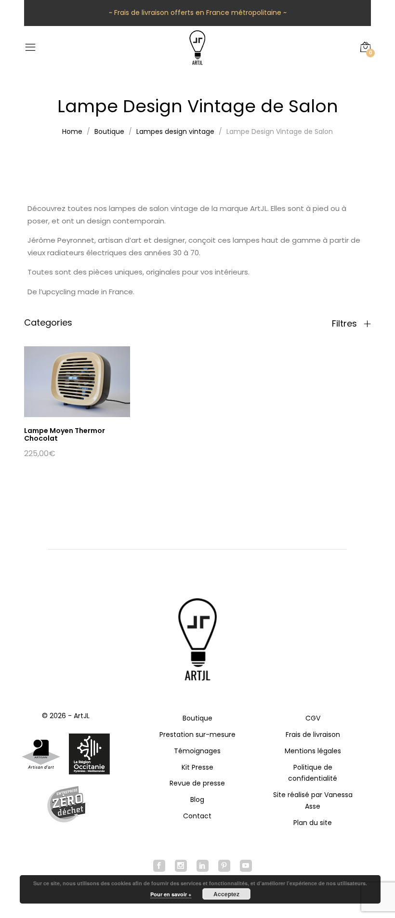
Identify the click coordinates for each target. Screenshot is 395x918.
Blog (197, 799)
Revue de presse (197, 783)
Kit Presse (197, 767)
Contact (197, 816)
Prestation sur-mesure (197, 734)
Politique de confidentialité (312, 773)
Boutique (197, 718)
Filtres (345, 323)
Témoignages (197, 751)
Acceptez (226, 894)
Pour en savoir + (170, 894)
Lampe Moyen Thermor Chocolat (64, 435)
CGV (312, 718)
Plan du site (312, 822)
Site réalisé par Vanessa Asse (313, 800)
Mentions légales (313, 751)
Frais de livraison (313, 734)
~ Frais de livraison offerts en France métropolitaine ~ (198, 12)
